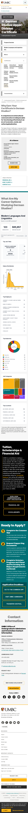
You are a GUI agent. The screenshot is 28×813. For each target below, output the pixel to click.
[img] (17, 345)
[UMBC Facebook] (4, 697)
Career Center (4, 737)
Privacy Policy (9, 807)
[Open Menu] (25, 2)
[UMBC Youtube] (18, 697)
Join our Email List (14, 688)
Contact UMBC (4, 759)
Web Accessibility (21, 797)
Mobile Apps (4, 742)
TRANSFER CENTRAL (14, 604)
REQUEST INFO (14, 163)
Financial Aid (14, 505)
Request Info (14, 775)
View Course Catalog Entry (14, 682)
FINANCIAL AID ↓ (7, 180)
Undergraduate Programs (9, 100)
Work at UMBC (4, 749)
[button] (14, 54)
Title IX (14, 797)
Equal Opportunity (14, 795)
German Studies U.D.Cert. (6, 85)
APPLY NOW (14, 167)
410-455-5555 (11, 768)
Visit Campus (4, 747)
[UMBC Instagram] (14, 697)
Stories (2, 744)
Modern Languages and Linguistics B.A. (13, 48)
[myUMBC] (4, 726)
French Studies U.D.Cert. (6, 79)
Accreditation (6, 795)
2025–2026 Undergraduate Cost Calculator (14, 498)
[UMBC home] (5, 2)
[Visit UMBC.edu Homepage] (2, 100)
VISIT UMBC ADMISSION (14, 597)
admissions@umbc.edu (9, 666)
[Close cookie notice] (26, 804)
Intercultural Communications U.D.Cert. (14, 66)
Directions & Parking (6, 717)
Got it (5, 810)
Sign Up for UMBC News (14, 786)
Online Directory (4, 756)
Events (2, 739)
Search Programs (8, 17)
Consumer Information (14, 799)
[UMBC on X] (9, 697)
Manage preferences (18, 810)
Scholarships (14, 512)
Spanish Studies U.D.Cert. (21, 66)
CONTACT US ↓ (6, 184)
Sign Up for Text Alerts (6, 771)
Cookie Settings (7, 797)
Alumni (2, 734)
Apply (14, 779)
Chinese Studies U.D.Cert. (6, 73)
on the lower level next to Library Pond (12, 650)
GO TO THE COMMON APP (14, 590)
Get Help (3, 761)
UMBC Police (4, 768)
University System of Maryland (12, 793)
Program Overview (9, 42)
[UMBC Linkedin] (23, 697)
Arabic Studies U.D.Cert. (6, 66)
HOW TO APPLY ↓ (7, 182)
